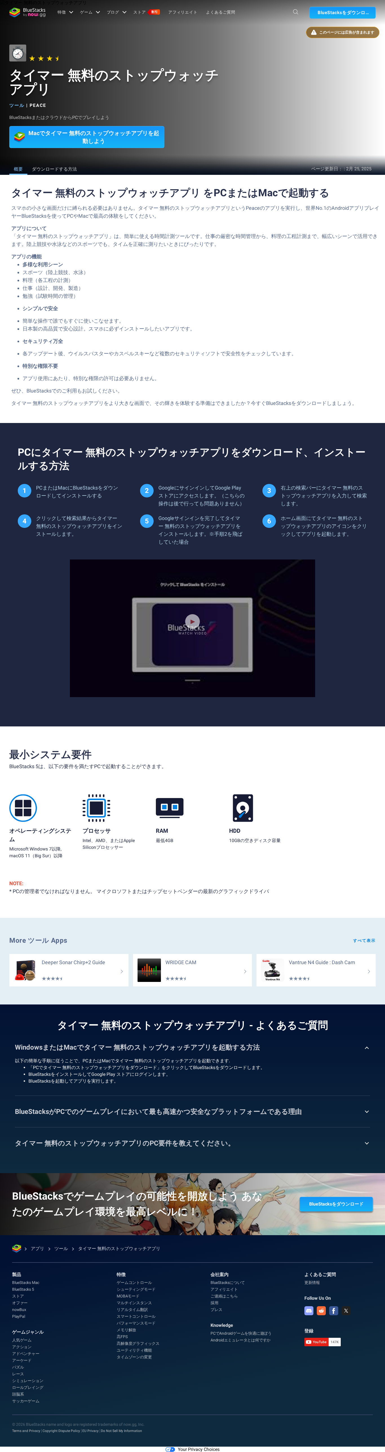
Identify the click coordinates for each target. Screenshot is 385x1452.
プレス (216, 1309)
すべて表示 (364, 940)
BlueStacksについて (228, 1282)
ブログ (113, 12)
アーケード (22, 1360)
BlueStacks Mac (25, 1282)
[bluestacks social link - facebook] (333, 1310)
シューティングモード (136, 1289)
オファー (20, 1303)
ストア (145, 12)
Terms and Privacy (26, 1431)
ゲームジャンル (28, 1332)
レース (18, 1374)
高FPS (122, 1336)
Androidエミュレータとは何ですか (241, 1340)
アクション (22, 1347)
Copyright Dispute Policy (61, 1431)
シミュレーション (27, 1380)
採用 (214, 1303)
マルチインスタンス (134, 1303)
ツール (17, 105)
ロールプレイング (27, 1387)
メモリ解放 (126, 1330)
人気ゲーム (22, 1340)
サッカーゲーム (25, 1401)
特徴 (61, 12)
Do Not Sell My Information (121, 1431)
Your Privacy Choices (199, 1449)
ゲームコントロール (134, 1282)
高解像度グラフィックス (138, 1343)
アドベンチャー (25, 1353)
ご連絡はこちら (224, 1296)
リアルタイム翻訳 (132, 1309)
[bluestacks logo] (27, 12)
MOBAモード (128, 1296)
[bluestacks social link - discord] (308, 1310)
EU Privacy (90, 1431)
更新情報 (312, 1282)
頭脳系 (18, 1394)
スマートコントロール (136, 1316)
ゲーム (86, 12)
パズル (18, 1367)
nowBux (19, 1309)
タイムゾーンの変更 (134, 1357)
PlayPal (18, 1316)
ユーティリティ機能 (134, 1350)
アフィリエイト (183, 12)
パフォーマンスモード (136, 1323)
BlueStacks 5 (23, 1289)
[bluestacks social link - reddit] (321, 1310)
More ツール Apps (38, 940)
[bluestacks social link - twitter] (346, 1310)
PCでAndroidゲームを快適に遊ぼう (241, 1333)
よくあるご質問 (220, 12)
